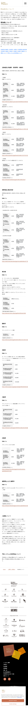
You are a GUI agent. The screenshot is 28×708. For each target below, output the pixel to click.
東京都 (2, 51)
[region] (25, 3)
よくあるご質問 (6, 662)
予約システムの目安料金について (15, 53)
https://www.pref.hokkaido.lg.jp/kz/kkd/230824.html (13, 179)
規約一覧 (5, 670)
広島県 (19, 51)
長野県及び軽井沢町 (22, 49)
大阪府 (15, 51)
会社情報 (5, 666)
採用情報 (5, 668)
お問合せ (5, 664)
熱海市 (7, 51)
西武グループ (6, 675)
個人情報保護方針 (7, 672)
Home (4, 569)
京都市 (11, 51)
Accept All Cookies (13, 700)
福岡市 (23, 51)
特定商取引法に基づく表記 (8, 674)
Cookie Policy (19, 697)
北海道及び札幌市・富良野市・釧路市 (9, 49)
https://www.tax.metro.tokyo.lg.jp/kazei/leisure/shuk (14, 313)
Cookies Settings (12, 703)
